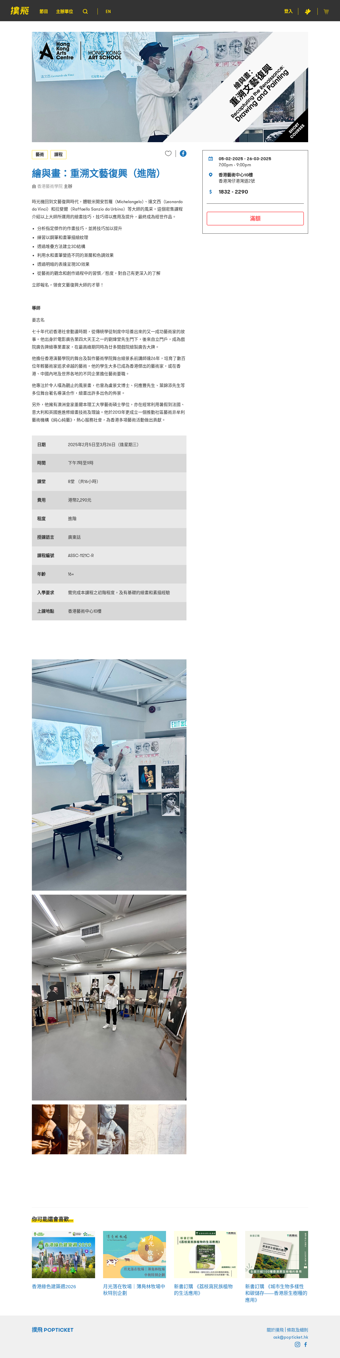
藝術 (40, 154)
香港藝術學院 (50, 186)
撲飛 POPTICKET (53, 1329)
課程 (58, 154)
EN (108, 11)
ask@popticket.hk (290, 1337)
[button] (183, 153)
